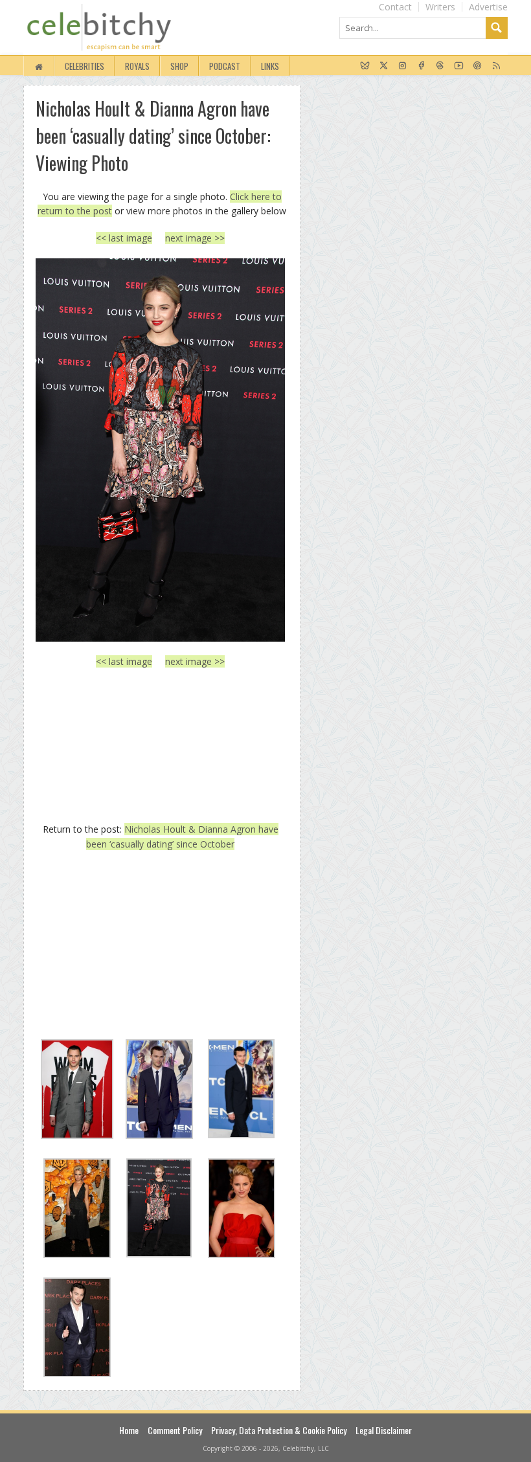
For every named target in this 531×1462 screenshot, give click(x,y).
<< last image (124, 238)
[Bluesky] (365, 66)
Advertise (488, 7)
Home (129, 1430)
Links (270, 66)
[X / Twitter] (384, 66)
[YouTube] (459, 66)
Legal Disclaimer (384, 1430)
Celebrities (84, 66)
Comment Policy (175, 1430)
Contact (395, 7)
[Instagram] (402, 66)
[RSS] (496, 66)
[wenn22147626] (160, 450)
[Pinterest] (477, 66)
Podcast (224, 66)
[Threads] (440, 66)
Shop (179, 66)
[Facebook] (421, 66)
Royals (137, 66)
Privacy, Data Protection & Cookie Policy (278, 1430)
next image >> (195, 238)
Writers (440, 7)
